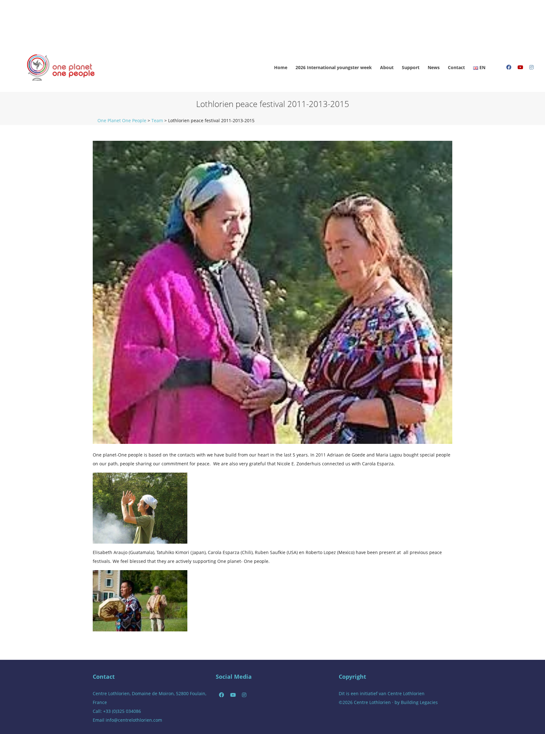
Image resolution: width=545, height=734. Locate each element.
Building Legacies (419, 702)
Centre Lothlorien (406, 693)
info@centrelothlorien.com (134, 720)
